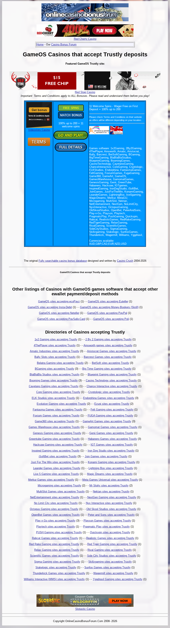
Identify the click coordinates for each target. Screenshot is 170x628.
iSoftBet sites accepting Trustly (58, 456)
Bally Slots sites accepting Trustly (55, 356)
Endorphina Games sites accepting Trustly (108, 398)
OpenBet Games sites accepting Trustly (56, 514)
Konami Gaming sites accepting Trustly (111, 462)
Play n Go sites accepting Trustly (55, 520)
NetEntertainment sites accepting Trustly (54, 497)
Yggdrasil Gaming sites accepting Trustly (117, 579)
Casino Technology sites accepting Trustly (111, 380)
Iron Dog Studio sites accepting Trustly (111, 450)
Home (40, 44)
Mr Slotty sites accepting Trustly (109, 485)
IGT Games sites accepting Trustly (112, 444)
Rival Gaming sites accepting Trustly (109, 549)
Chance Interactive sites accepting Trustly (112, 386)
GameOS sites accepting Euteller (108, 301)
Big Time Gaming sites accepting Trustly (106, 368)
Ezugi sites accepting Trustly (111, 403)
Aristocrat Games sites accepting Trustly (111, 351)
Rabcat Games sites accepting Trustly (55, 538)
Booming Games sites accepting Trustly (53, 380)
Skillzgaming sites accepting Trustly (110, 561)
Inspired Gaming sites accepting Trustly (56, 450)
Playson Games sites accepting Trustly (107, 520)
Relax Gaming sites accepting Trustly (56, 549)
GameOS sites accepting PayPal (107, 313)
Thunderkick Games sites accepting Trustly (59, 573)
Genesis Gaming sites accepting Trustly (57, 433)
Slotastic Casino (85, 608)
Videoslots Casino (39, 129)
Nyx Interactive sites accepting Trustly (109, 503)
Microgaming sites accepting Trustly (59, 485)
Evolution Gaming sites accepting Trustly (61, 403)
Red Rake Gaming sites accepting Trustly (54, 544)
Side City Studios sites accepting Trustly (111, 555)
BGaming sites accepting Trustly (54, 368)
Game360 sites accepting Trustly (55, 421)
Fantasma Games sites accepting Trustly (58, 409)
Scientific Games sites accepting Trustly (54, 555)
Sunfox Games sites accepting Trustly (107, 567)
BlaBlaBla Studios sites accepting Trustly (55, 374)
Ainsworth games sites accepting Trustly (108, 345)
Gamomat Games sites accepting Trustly (112, 427)
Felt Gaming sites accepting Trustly (112, 409)
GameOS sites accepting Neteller (59, 313)
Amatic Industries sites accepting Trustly (54, 351)
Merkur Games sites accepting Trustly (51, 479)
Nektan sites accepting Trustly (111, 491)
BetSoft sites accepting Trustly (110, 362)
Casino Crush (125, 260)
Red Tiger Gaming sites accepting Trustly (112, 544)
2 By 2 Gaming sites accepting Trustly (108, 339)
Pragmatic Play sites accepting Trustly (106, 526)
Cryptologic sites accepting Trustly (109, 392)
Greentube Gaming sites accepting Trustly (54, 438)
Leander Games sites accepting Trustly (56, 468)
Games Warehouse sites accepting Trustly (54, 427)
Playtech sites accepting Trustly (55, 526)
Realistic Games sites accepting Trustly (110, 538)
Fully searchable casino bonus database (63, 260)
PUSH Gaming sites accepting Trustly (59, 532)
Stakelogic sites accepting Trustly (55, 567)
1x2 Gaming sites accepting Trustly (56, 339)
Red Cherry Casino (85, 38)
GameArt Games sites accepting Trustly (107, 421)
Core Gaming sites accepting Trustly (58, 392)
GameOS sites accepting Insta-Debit (50, 307)
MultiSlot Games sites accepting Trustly (60, 491)
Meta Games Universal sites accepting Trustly (110, 479)
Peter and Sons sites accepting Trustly (111, 514)
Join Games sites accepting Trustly (106, 456)
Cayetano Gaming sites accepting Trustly (54, 386)
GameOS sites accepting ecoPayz (59, 301)
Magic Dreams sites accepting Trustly (110, 473)
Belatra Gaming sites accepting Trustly (60, 362)
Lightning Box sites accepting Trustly (111, 468)
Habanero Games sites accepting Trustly (112, 438)
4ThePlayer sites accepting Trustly (55, 345)
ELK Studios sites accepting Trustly (53, 398)
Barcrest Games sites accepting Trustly (108, 356)
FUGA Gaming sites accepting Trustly (110, 415)
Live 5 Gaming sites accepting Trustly (56, 473)
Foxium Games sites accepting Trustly (56, 415)
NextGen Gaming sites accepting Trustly (111, 497)
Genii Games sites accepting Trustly (111, 433)
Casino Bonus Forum (63, 44)
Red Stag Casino (85, 92)
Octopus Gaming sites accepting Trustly (54, 509)
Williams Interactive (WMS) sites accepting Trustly (54, 579)
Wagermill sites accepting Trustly (113, 573)
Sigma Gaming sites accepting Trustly (57, 561)
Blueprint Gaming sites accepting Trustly (112, 374)
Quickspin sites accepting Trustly (110, 532)
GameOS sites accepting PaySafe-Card (61, 319)
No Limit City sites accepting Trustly (56, 503)
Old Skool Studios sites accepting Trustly (111, 509)
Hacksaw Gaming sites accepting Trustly (58, 444)
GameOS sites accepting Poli (111, 319)
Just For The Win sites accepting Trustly (55, 462)
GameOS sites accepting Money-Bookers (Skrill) (109, 307)
